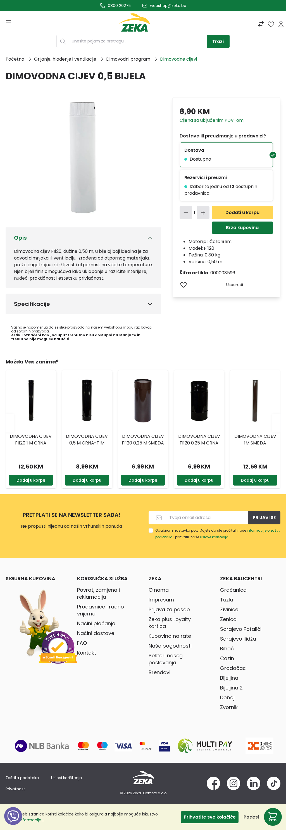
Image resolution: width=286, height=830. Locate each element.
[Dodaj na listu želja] (183, 285)
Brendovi (159, 672)
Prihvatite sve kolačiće (210, 817)
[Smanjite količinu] (186, 212)
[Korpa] (273, 816)
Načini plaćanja (96, 623)
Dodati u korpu (242, 212)
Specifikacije (32, 304)
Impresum (161, 599)
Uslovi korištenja (66, 778)
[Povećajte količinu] (203, 212)
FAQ (82, 642)
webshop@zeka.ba (168, 5)
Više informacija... (27, 820)
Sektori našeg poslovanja (166, 659)
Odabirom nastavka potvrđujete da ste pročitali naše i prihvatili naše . (217, 533)
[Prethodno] (10, 423)
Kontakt (86, 652)
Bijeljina (229, 677)
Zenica (228, 619)
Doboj (227, 697)
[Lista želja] (271, 24)
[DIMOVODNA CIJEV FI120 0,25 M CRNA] (199, 401)
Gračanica (233, 589)
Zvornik (229, 707)
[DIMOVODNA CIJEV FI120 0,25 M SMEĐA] (143, 401)
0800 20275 (119, 5)
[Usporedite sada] (261, 24)
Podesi (251, 817)
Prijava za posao (169, 609)
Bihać (227, 648)
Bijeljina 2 (231, 687)
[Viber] (13, 822)
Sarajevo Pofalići (240, 629)
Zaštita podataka (22, 778)
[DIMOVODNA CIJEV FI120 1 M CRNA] (31, 401)
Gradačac (233, 668)
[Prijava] (281, 24)
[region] (143, 423)
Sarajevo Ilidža (238, 638)
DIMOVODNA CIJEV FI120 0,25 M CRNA (199, 439)
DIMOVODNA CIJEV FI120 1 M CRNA (31, 439)
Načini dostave (95, 633)
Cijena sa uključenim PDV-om (212, 120)
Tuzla (226, 599)
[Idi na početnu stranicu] (134, 24)
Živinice (229, 609)
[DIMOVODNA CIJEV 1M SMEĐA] (255, 401)
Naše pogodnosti (170, 645)
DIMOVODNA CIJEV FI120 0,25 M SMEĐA (143, 439)
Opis (20, 238)
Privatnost (15, 789)
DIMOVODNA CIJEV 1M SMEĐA (255, 439)
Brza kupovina (242, 227)
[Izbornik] (6, 24)
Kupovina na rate (170, 635)
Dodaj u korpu (30, 480)
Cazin (227, 658)
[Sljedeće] (276, 423)
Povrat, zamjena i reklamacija (98, 593)
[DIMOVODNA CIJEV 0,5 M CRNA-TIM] (87, 401)
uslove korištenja (214, 537)
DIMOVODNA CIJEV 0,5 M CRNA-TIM (87, 439)
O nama (159, 589)
